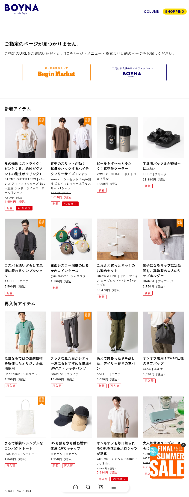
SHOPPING (174, 11)
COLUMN (151, 11)
